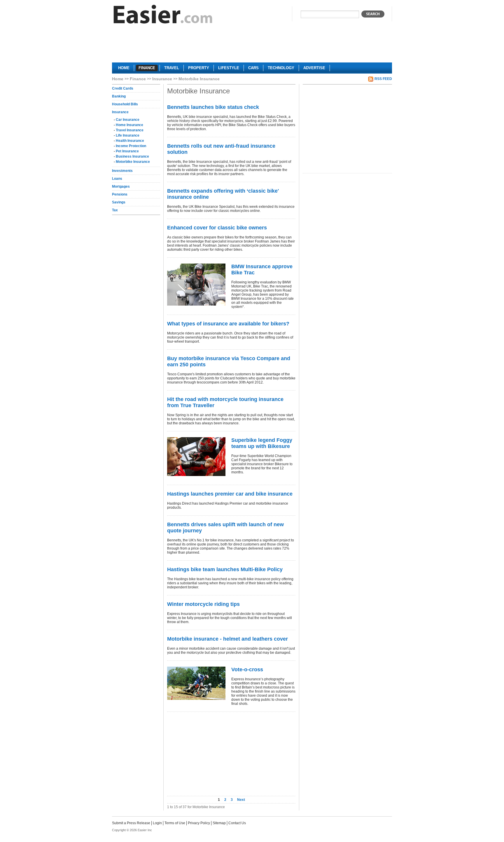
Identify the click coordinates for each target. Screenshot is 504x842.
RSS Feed (383, 79)
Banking (119, 96)
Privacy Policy (199, 823)
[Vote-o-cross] (196, 683)
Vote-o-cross (247, 669)
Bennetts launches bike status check (213, 107)
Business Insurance (132, 156)
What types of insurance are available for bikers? (228, 324)
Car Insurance (127, 120)
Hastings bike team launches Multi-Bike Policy (225, 569)
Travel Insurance (130, 130)
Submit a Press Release (131, 823)
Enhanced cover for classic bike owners (217, 228)
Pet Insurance (127, 151)
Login (157, 823)
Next (241, 800)
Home (117, 78)
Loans (117, 179)
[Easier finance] (163, 16)
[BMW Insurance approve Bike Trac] (196, 285)
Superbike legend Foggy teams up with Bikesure (261, 443)
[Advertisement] (252, 45)
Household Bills (125, 104)
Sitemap (219, 823)
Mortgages (121, 186)
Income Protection (131, 146)
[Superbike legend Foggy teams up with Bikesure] (196, 456)
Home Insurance (129, 125)
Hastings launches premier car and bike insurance (230, 494)
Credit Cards (122, 88)
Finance (138, 78)
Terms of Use (174, 823)
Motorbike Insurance (133, 162)
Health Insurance (130, 141)
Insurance (162, 78)
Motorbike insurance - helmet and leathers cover (227, 639)
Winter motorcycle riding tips (203, 604)
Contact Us (237, 823)
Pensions (119, 194)
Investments (122, 171)
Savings (118, 202)
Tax (115, 210)
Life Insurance (127, 135)
